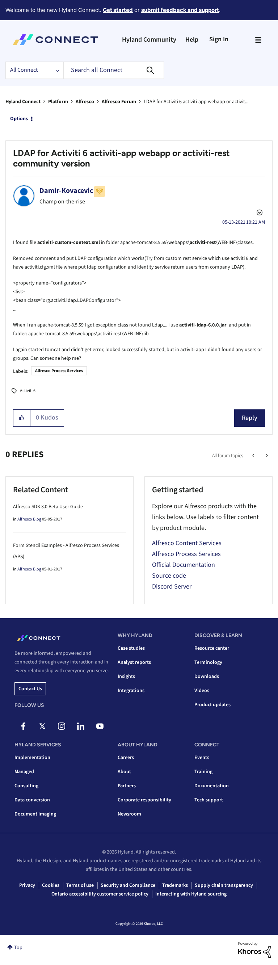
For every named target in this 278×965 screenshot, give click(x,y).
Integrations (131, 690)
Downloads (206, 676)
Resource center (211, 648)
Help (191, 39)
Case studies (131, 648)
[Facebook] (23, 726)
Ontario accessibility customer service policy (99, 894)
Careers (126, 757)
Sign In (218, 39)
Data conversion (32, 800)
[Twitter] (42, 726)
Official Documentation (183, 564)
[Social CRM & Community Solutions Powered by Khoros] (254, 949)
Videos (201, 690)
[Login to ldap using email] (266, 456)
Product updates (212, 704)
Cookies (50, 885)
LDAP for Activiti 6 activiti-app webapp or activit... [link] (196, 101)
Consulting (26, 785)
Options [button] (19, 118)
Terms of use (80, 885)
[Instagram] (61, 726)
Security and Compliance (128, 885)
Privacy (27, 885)
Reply (249, 417)
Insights (126, 676)
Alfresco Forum (119, 101)
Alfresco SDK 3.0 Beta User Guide (48, 506)
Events (201, 757)
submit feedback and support (180, 10)
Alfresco (85, 101)
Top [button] (18, 947)
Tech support (208, 800)
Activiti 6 (27, 391)
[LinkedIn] (80, 726)
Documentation (211, 785)
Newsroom (129, 814)
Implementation (32, 757)
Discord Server (171, 586)
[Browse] (258, 40)
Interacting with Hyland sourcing (191, 894)
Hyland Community (149, 39)
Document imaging (35, 814)
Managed (24, 771)
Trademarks (175, 885)
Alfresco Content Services (187, 543)
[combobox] (113, 70)
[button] (21, 418)
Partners (127, 785)
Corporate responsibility (144, 800)
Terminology (208, 662)
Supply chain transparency (224, 885)
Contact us (30, 688)
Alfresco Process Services (59, 371)
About (124, 771)
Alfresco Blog (29, 519)
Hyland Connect (23, 101)
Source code (169, 575)
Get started (118, 10)
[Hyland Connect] (55, 39)
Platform (58, 101)
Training (203, 771)
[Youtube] (100, 726)
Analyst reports (134, 662)
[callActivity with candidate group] (254, 456)
